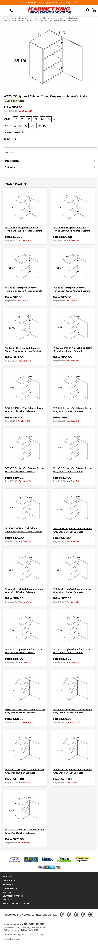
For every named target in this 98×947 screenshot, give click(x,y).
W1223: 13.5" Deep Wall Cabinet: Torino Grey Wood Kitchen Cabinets (23, 229)
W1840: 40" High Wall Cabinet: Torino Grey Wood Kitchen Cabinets (72, 771)
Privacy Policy (10, 880)
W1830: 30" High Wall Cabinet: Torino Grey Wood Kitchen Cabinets (24, 469)
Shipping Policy (10, 888)
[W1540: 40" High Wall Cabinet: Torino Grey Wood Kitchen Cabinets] (25, 748)
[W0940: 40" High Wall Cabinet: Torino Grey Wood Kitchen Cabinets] (25, 688)
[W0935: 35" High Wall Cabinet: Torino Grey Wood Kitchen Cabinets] (73, 507)
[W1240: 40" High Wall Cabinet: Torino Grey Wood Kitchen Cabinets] (73, 688)
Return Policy (9, 884)
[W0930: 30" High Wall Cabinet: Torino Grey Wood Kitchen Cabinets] (73, 327)
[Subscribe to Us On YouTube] (91, 914)
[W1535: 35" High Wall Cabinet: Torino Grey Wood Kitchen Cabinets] (73, 568)
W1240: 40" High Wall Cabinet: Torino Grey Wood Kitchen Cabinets (72, 711)
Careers (7, 892)
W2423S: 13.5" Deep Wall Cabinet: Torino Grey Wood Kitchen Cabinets (23, 349)
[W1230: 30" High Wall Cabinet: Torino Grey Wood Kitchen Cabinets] (25, 387)
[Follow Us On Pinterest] (84, 914)
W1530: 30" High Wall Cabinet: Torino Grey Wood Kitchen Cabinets (72, 409)
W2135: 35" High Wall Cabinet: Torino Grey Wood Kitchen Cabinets (72, 651)
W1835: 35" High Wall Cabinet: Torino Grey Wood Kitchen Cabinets (24, 651)
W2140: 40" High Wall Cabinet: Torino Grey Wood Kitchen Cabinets (24, 831)
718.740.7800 (33, 924)
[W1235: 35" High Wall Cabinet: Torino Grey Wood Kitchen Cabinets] (25, 568)
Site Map (37, 935)
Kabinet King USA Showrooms (16, 903)
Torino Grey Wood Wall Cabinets (68, 18)
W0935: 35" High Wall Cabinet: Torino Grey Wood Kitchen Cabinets (72, 530)
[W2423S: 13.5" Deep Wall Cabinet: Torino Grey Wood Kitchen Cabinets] (25, 327)
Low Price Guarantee (13, 896)
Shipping (10, 167)
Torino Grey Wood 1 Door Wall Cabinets (17, 20)
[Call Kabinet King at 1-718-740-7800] (11, 10)
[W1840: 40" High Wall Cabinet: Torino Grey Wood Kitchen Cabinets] (73, 748)
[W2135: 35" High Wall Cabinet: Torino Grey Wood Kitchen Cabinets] (73, 628)
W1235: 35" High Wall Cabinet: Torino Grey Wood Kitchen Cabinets (24, 590)
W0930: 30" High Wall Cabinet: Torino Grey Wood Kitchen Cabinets (73, 349)
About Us (7, 877)
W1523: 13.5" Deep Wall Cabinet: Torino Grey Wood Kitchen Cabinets (71, 229)
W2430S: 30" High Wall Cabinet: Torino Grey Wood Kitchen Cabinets (23, 530)
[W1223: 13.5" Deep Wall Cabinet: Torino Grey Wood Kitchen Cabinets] (25, 206)
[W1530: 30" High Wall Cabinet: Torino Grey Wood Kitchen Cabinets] (73, 387)
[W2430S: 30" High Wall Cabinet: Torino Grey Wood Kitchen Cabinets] (25, 507)
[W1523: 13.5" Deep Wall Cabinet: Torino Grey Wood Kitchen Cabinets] (73, 206)
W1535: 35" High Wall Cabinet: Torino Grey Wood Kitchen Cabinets (72, 590)
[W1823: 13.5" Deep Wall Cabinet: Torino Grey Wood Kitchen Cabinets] (25, 267)
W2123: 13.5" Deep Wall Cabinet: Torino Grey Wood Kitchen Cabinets (71, 289)
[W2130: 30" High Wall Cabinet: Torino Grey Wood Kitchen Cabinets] (73, 447)
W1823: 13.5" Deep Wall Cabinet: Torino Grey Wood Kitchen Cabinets (23, 289)
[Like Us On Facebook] (63, 914)
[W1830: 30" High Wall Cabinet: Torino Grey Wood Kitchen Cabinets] (25, 447)
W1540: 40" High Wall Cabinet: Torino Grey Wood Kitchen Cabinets (24, 771)
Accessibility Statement (12, 939)
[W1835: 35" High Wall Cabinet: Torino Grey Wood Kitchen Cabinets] (25, 628)
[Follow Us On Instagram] (76, 914)
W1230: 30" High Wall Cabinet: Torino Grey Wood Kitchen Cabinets (24, 409)
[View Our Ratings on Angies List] (82, 859)
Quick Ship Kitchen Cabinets (18, 18)
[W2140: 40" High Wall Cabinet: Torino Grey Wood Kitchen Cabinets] (25, 808)
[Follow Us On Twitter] (69, 914)
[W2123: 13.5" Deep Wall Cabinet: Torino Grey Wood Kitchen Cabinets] (73, 267)
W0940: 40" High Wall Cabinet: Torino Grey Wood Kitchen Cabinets (25, 711)
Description (12, 161)
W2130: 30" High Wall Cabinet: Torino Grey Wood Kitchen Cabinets (72, 469)
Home (4, 18)
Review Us (7, 899)
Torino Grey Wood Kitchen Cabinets (42, 18)
